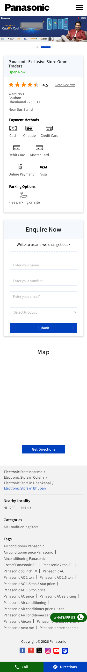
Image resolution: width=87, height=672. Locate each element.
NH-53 (26, 507)
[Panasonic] (27, 7)
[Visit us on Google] (31, 651)
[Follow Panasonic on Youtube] (56, 651)
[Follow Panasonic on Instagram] (48, 651)
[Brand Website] (65, 651)
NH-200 (9, 507)
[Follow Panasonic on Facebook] (22, 651)
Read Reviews (65, 85)
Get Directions (43, 449)
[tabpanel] (43, 28)
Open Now (17, 71)
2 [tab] (42, 47)
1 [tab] (37, 47)
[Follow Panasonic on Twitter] (39, 651)
